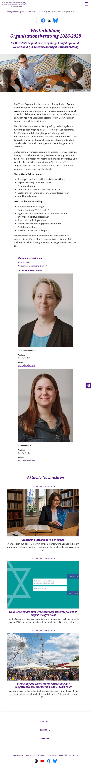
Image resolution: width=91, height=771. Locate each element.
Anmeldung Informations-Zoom (31, 266)
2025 (40, 12)
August (47, 12)
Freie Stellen (52, 755)
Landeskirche (65, 755)
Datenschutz (30, 755)
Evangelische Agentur (16, 12)
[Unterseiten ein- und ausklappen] (50, 721)
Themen (43, 730)
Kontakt (41, 755)
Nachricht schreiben (26, 365)
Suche (75, 755)
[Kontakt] (88, 385)
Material (45, 738)
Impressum (18, 755)
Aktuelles (32, 12)
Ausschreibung (24, 262)
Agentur (44, 721)
